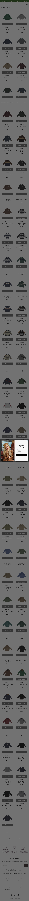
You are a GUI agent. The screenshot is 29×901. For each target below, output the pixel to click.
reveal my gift (21, 454)
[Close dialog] (27, 440)
